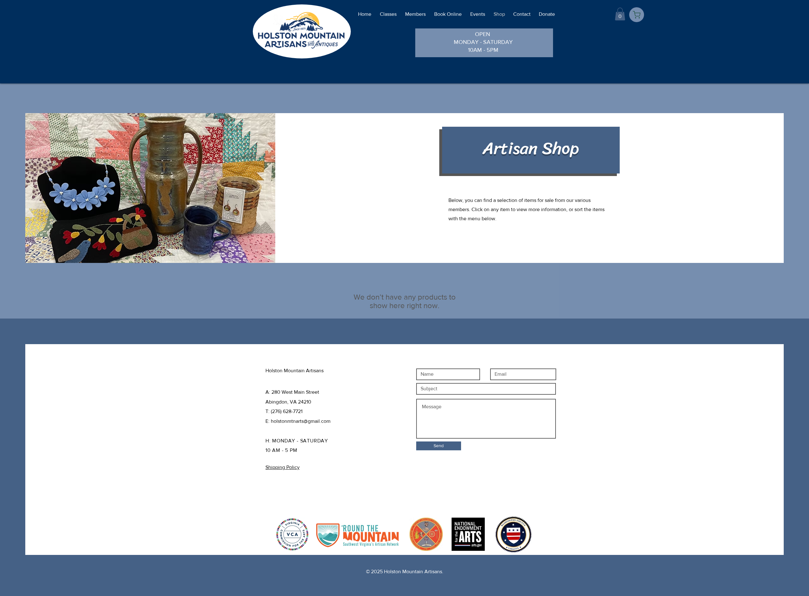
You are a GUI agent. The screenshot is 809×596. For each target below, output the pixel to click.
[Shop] (636, 14)
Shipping (277, 491)
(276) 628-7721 (286, 411)
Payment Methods (287, 501)
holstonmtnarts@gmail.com (301, 421)
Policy (297, 491)
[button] (620, 14)
